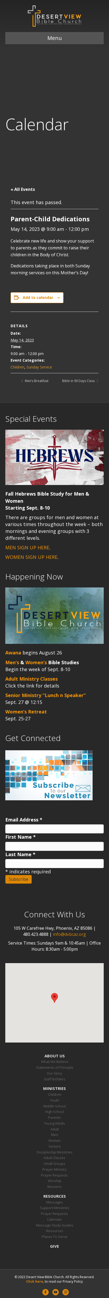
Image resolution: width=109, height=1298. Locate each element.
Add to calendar (38, 297)
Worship (54, 1180)
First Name (20, 837)
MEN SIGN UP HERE (27, 547)
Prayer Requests (54, 1175)
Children (17, 367)
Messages (54, 1202)
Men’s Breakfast (36, 381)
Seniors (54, 1146)
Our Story (54, 1073)
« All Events (23, 189)
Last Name (20, 854)
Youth (54, 1100)
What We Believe (54, 1061)
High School (54, 1111)
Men (54, 1134)
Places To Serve (54, 1236)
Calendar (54, 1219)
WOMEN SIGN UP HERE (31, 557)
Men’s (12, 662)
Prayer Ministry (54, 1169)
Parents (54, 1117)
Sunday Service (39, 367)
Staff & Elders (54, 1079)
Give (54, 1246)
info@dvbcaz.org (69, 934)
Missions (54, 1186)
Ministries (54, 1088)
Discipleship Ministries (54, 1152)
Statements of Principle (54, 1067)
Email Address (23, 819)
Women (54, 1140)
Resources (54, 1196)
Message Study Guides (54, 1225)
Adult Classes (54, 1157)
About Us (54, 1055)
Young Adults (54, 1123)
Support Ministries (54, 1207)
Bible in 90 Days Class (79, 381)
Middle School (54, 1106)
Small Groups (54, 1163)
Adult (55, 1129)
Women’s (36, 662)
